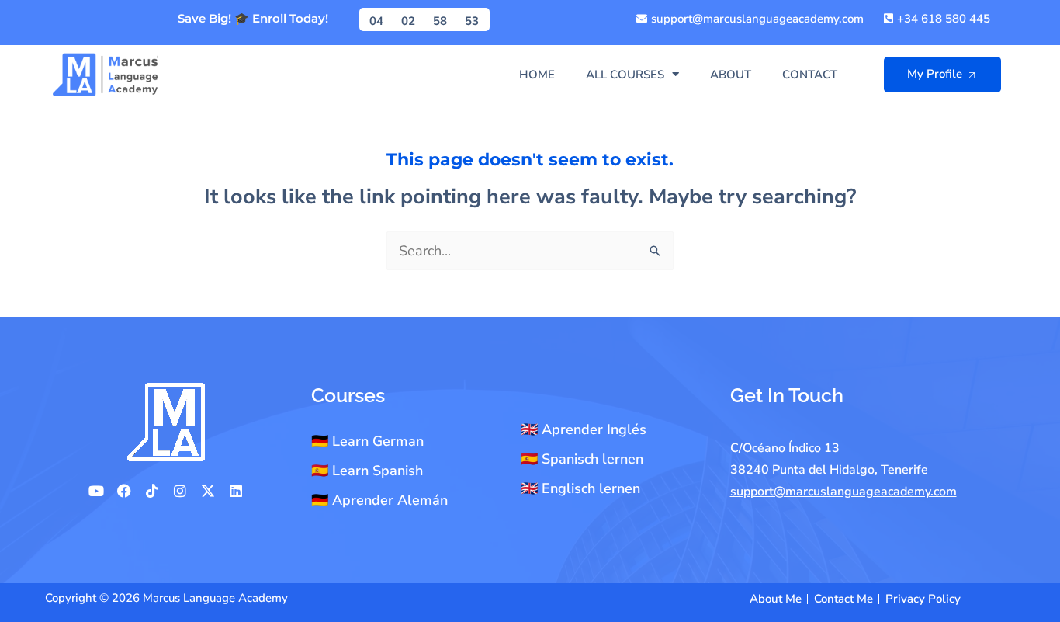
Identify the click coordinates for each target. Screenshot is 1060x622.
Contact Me (843, 598)
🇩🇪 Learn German (367, 441)
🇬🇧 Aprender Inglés (583, 429)
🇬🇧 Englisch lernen (580, 488)
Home (537, 74)
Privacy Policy (923, 598)
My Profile (934, 74)
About (730, 74)
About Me (776, 598)
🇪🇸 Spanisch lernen (582, 459)
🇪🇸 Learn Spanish (367, 470)
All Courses (625, 74)
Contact (809, 74)
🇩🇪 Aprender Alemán (379, 500)
